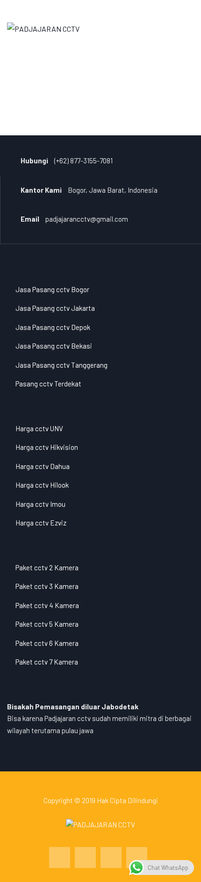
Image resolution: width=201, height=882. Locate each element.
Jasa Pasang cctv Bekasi (53, 346)
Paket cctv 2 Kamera (47, 567)
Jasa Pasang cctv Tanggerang (61, 365)
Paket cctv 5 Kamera (47, 624)
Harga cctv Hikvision (46, 447)
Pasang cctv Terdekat (48, 383)
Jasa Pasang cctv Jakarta (55, 308)
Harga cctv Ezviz (40, 522)
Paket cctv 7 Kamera (46, 662)
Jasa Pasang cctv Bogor (52, 289)
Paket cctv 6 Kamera (47, 643)
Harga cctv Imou (40, 504)
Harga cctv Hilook (42, 485)
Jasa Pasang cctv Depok (52, 327)
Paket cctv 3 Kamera (47, 586)
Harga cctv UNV (39, 428)
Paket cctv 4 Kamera (47, 605)
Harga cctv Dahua (42, 466)
